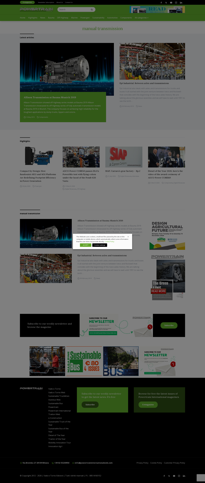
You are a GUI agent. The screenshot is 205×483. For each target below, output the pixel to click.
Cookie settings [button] (99, 245)
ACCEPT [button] (85, 245)
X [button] (128, 237)
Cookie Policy (109, 241)
